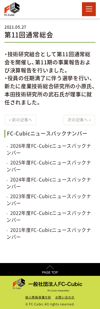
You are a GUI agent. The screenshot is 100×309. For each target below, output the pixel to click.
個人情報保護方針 (38, 297)
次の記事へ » (79, 120)
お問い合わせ (65, 297)
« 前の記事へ (20, 120)
